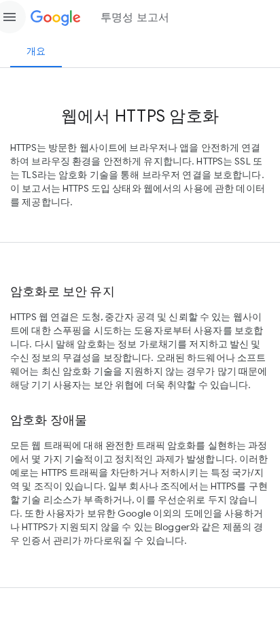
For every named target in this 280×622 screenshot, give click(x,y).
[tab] (36, 51)
